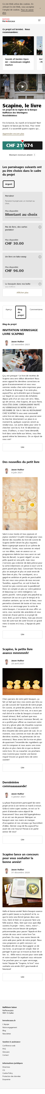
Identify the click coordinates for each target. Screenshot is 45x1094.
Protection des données (11, 1076)
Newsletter (6, 1034)
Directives (6, 1067)
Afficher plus (22, 292)
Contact (5, 1055)
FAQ (4, 1049)
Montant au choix (21, 214)
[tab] (9, 184)
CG (3, 1070)
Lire (22, 447)
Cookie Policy (7, 1073)
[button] (39, 20)
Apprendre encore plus (13, 134)
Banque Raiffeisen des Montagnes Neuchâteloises (19, 113)
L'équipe (5, 1024)
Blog (4, 1031)
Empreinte (6, 1079)
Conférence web (8, 1046)
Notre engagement (9, 1027)
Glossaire (5, 1052)
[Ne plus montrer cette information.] (40, 8)
